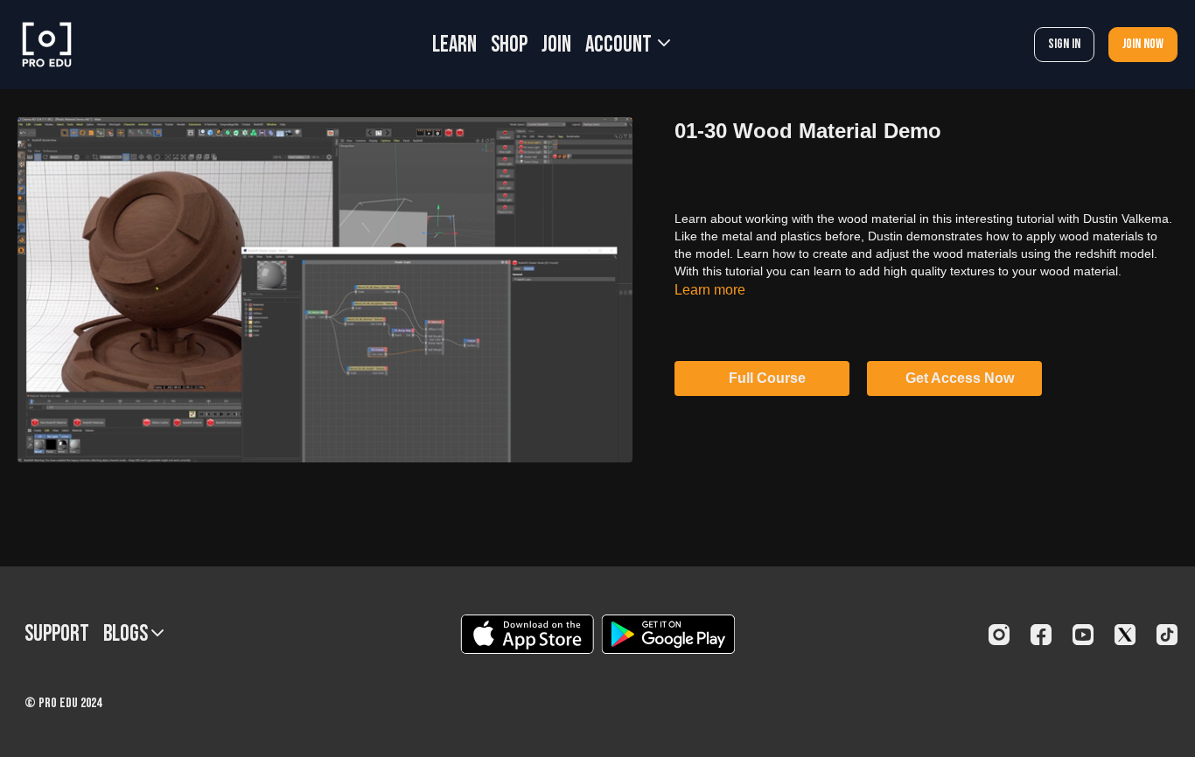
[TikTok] (1167, 634)
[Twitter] (1125, 634)
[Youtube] (1083, 634)
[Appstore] (527, 634)
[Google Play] (668, 634)
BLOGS (127, 634)
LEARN (454, 45)
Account (620, 45)
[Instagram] (999, 634)
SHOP (509, 45)
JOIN (556, 45)
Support (56, 634)
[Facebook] (1041, 634)
